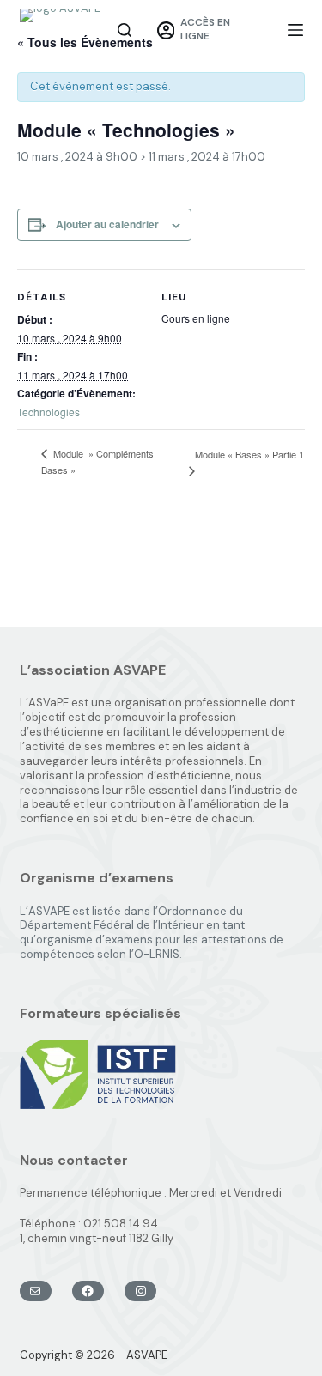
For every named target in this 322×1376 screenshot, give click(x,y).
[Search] (124, 30)
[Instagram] (140, 1291)
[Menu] (295, 30)
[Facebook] (88, 1291)
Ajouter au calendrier (107, 224)
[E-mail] (36, 1291)
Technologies (48, 411)
